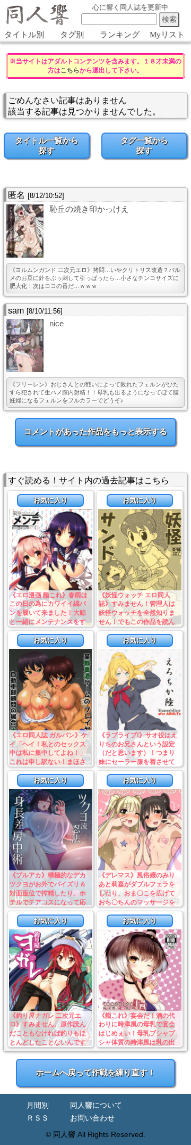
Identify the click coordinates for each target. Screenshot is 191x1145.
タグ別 (72, 34)
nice (56, 323)
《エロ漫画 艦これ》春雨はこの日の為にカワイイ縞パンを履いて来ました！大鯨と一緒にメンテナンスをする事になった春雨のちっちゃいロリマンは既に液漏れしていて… (49, 622)
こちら (70, 70)
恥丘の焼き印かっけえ (89, 208)
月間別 (38, 1105)
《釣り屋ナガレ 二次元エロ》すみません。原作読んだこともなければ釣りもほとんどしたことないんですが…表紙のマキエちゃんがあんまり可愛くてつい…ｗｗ (48, 1042)
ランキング (120, 34)
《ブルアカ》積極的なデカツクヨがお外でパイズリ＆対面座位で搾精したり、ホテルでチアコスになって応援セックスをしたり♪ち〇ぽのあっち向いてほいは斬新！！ (49, 902)
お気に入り (50, 500)
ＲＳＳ (38, 1118)
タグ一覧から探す (144, 145)
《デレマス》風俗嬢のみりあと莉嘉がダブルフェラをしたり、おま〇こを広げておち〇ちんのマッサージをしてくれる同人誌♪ (137, 893)
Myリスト (167, 34)
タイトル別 (24, 34)
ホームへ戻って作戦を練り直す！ (95, 1072)
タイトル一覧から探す (47, 145)
